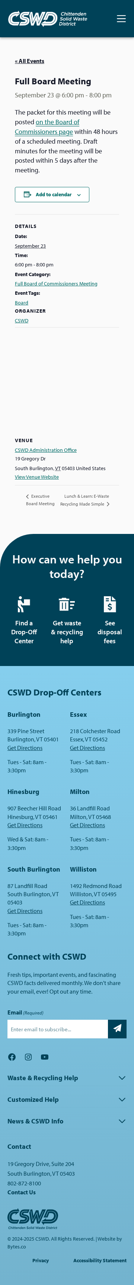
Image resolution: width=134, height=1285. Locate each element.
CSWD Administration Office (46, 450)
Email (25, 1012)
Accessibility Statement (100, 1260)
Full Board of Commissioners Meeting (56, 283)
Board (21, 302)
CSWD (21, 320)
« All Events (29, 61)
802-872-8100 (24, 1183)
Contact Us (21, 1192)
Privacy (40, 1260)
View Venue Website (37, 476)
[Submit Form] (117, 1029)
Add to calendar (53, 194)
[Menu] (121, 18)
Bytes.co (16, 1246)
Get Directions (24, 747)
